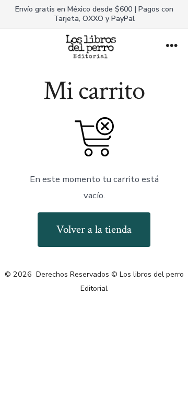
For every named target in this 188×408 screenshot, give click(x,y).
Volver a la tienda (94, 229)
